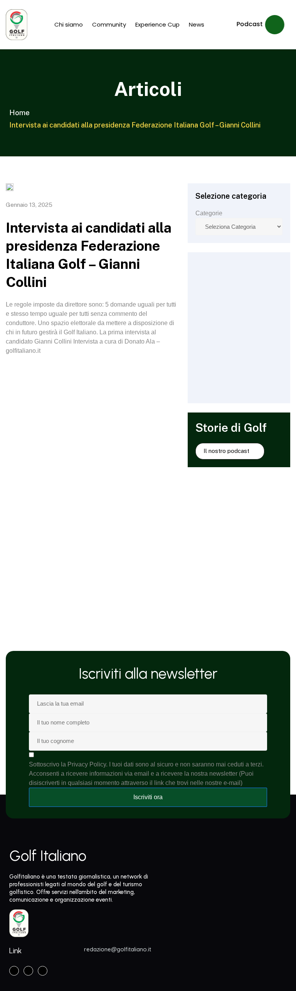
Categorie (208, 213)
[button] (260, 24)
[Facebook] (14, 971)
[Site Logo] (16, 24)
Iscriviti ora (148, 797)
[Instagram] (28, 971)
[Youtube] (42, 971)
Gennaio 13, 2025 (29, 204)
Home (19, 113)
